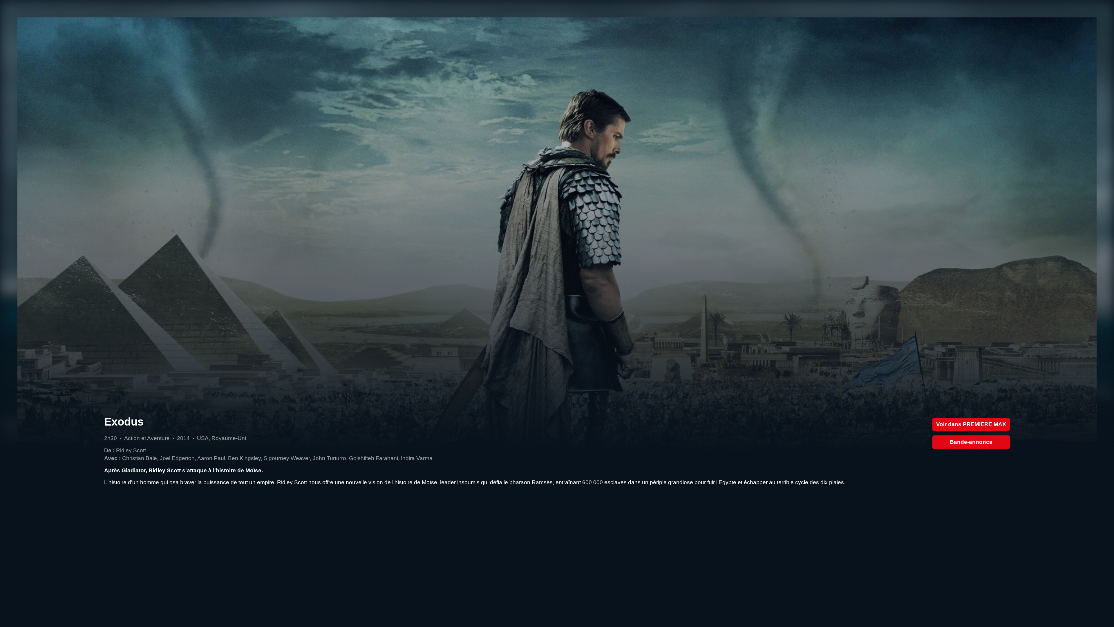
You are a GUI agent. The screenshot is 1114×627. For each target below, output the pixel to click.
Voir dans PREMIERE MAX (971, 424)
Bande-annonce (971, 442)
